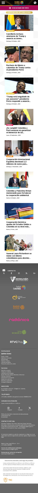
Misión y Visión (4, 356)
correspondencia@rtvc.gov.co (25, 426)
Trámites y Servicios (6, 376)
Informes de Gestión (6, 362)
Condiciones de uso (5, 415)
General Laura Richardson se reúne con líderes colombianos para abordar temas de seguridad (19, 256)
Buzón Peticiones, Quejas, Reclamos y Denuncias (12, 374)
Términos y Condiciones (6, 380)
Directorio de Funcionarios (7, 377)
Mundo (9, 125)
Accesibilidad (4, 417)
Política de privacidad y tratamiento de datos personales (14, 414)
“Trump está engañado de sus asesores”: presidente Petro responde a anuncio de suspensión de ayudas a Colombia (18, 101)
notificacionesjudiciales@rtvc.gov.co (9, 449)
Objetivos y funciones (6, 358)
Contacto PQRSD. (22, 428)
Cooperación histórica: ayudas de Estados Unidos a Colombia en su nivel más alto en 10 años (18, 225)
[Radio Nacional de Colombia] (19, 3)
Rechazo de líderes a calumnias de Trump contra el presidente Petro (18, 67)
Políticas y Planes (5, 361)
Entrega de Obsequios (6, 382)
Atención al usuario (5, 370)
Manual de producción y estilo (8, 363)
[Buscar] (35, 2)
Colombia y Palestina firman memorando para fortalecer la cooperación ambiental (18, 193)
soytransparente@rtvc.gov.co (7, 453)
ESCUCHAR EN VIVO (20, 8)
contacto (11, 271)
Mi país (9, 156)
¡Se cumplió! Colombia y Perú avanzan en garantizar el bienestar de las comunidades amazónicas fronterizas (18, 132)
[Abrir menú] (3, 3)
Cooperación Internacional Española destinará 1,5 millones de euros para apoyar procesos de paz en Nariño (18, 163)
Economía (10, 219)
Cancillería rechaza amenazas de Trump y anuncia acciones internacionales (16, 37)
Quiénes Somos (6, 353)
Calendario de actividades (7, 373)
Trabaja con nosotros (6, 371)
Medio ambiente (12, 187)
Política (10, 30)
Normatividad (4, 359)
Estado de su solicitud (6, 379)
